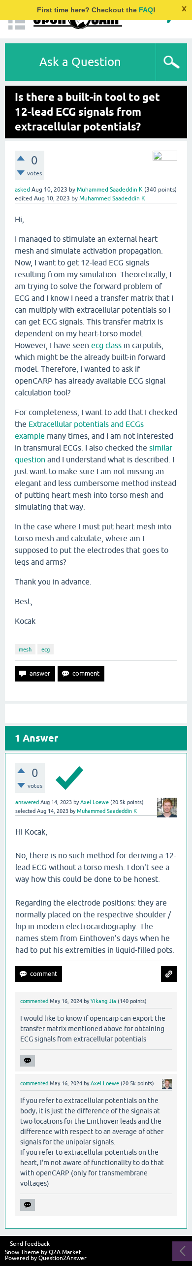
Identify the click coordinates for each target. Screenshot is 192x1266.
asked (22, 189)
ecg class (106, 345)
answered (27, 802)
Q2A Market (65, 1252)
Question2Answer (62, 1258)
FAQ (146, 10)
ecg (45, 649)
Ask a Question (80, 61)
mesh (25, 649)
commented (34, 1001)
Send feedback (30, 1244)
